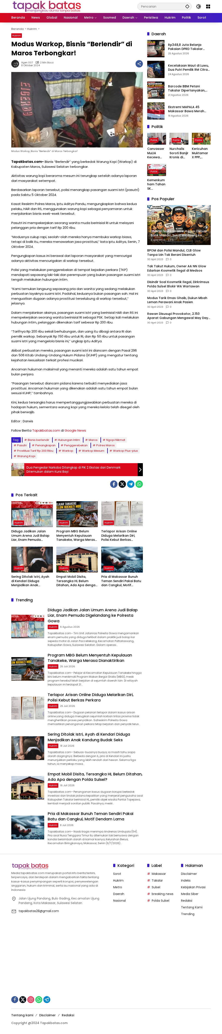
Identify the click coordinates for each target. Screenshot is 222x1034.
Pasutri (22, 445)
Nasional (119, 900)
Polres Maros (105, 445)
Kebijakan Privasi (193, 887)
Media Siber (189, 894)
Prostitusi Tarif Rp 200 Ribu (35, 451)
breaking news (162, 894)
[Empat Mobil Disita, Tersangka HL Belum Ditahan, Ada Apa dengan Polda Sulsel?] (77, 560)
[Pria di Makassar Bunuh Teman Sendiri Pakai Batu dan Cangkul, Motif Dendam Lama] (122, 560)
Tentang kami (22, 1015)
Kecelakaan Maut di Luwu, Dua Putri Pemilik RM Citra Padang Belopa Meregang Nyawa (189, 68)
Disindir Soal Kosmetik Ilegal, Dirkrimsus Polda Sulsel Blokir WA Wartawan (178, 284)
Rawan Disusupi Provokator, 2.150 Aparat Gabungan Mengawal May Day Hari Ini (177, 316)
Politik (153, 140)
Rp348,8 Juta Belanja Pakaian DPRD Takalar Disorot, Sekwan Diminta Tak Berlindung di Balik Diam (187, 47)
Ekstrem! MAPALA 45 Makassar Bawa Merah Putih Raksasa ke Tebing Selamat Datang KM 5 (187, 109)
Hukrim (16, 35)
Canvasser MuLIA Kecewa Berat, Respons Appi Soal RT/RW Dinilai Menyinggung (155, 153)
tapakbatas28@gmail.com (39, 911)
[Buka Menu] (208, 6)
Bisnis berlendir (38, 440)
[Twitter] (122, 484)
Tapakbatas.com (46, 430)
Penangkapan (45, 445)
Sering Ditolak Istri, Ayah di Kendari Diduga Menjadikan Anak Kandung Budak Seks (30, 581)
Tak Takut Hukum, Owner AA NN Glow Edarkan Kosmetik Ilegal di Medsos (176, 268)
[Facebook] (114, 484)
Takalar (157, 880)
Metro (117, 887)
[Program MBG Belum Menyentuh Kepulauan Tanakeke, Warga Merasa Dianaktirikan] (77, 514)
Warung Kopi (26, 456)
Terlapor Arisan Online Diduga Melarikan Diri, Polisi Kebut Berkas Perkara (119, 535)
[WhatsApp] (139, 484)
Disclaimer (189, 874)
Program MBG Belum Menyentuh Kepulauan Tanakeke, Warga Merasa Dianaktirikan (76, 535)
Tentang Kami (191, 907)
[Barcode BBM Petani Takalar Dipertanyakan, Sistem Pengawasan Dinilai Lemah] (156, 90)
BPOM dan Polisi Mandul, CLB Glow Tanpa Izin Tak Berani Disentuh (174, 252)
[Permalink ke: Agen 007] (16, 64)
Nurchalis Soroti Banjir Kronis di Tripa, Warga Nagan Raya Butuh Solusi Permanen (179, 153)
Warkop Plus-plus (125, 451)
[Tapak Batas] (46, 6)
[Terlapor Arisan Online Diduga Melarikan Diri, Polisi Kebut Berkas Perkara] (122, 514)
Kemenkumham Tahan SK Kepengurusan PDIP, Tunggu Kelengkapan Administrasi (156, 184)
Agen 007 (27, 62)
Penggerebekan (76, 445)
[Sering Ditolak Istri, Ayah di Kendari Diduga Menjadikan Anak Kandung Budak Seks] (32, 560)
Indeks (186, 880)
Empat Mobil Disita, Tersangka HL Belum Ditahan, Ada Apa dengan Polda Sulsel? (76, 581)
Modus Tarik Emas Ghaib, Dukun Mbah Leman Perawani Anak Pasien (177, 300)
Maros (93, 440)
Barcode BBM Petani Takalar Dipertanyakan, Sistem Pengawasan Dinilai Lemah (189, 88)
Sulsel (156, 887)
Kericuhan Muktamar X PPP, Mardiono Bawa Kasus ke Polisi (200, 153)
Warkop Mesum (93, 451)
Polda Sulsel (160, 900)
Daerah (118, 894)
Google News (75, 430)
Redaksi (186, 900)
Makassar (159, 874)
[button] (187, 6)
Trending (187, 914)
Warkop (67, 451)
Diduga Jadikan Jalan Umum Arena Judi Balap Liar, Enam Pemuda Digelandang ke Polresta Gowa (30, 535)
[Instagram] (30, 999)
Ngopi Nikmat (115, 440)
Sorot (117, 874)
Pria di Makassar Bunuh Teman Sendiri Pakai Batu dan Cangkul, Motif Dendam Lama (121, 581)
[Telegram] (130, 484)
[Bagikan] (139, 63)
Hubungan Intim (69, 440)
